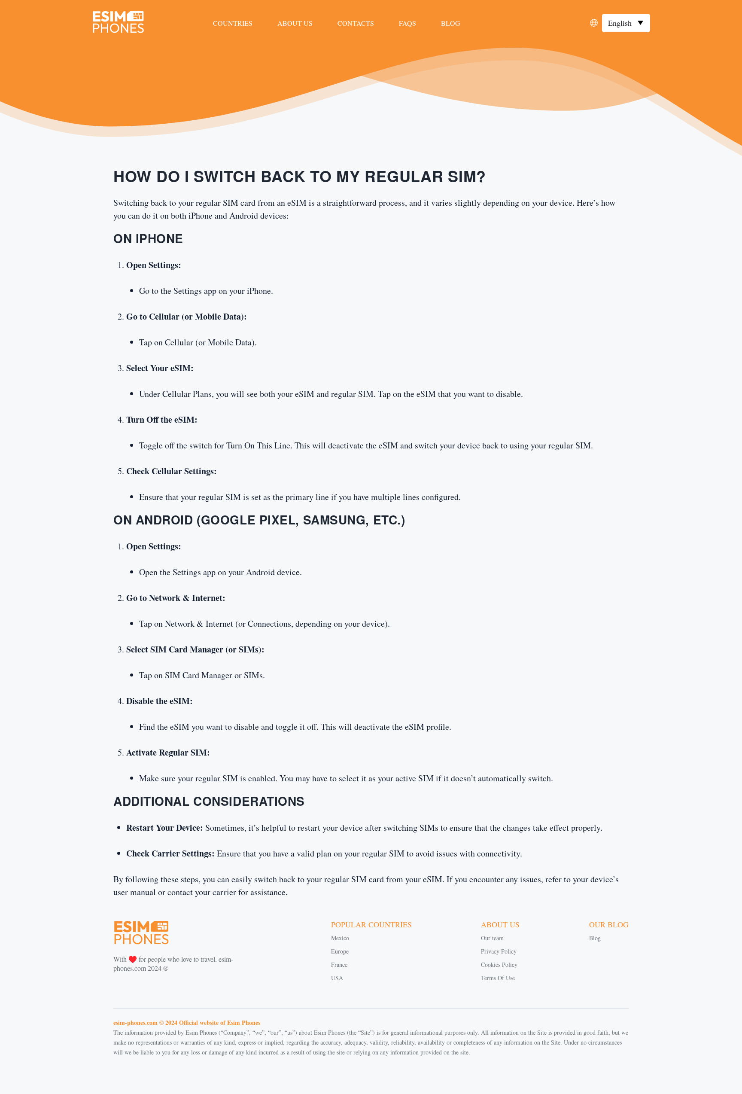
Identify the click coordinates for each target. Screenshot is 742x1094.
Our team (492, 938)
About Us (295, 22)
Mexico (340, 938)
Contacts (356, 22)
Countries (232, 22)
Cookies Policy (499, 964)
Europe (340, 951)
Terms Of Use (498, 978)
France (339, 964)
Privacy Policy (499, 951)
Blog (450, 22)
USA (337, 978)
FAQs (407, 22)
